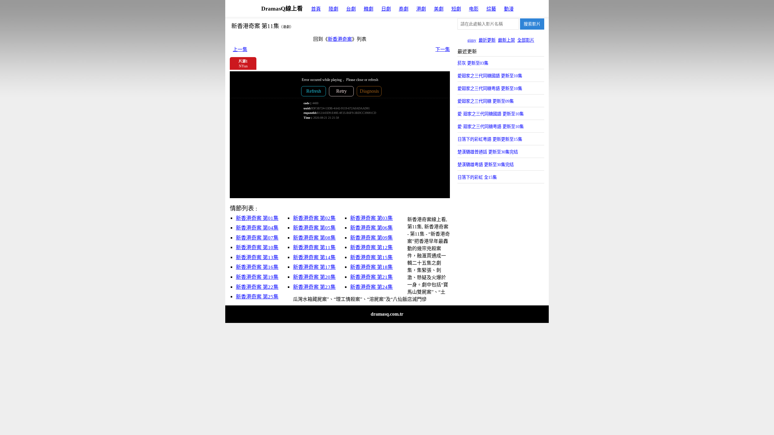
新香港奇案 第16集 (257, 267)
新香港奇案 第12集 (371, 247)
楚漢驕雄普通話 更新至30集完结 (487, 152)
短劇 (456, 8)
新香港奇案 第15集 (371, 257)
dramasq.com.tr (387, 314)
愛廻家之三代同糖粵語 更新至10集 (489, 88)
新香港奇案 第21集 (371, 277)
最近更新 (487, 40)
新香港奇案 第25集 (257, 297)
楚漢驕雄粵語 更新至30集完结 (485, 164)
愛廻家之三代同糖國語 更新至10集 (489, 75)
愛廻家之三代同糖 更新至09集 (485, 101)
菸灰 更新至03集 (472, 63)
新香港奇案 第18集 (371, 267)
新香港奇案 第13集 (257, 257)
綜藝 (491, 8)
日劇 (386, 8)
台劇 (351, 8)
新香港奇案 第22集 (257, 287)
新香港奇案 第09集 (371, 238)
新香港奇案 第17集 (314, 267)
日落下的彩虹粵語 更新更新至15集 (489, 139)
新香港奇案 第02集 (314, 218)
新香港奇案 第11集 (314, 247)
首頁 (316, 8)
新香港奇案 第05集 (314, 228)
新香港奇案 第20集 (314, 277)
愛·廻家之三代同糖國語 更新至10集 (490, 113)
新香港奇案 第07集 (257, 238)
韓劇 (368, 8)
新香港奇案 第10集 (257, 247)
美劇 (439, 8)
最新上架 (506, 40)
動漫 (509, 8)
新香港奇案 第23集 (314, 287)
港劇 (421, 8)
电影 (474, 8)
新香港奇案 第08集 (314, 238)
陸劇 (333, 8)
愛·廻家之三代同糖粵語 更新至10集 (490, 126)
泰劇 (403, 8)
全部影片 (525, 40)
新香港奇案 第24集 (371, 287)
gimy (471, 40)
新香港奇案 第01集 (257, 218)
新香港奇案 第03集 (371, 218)
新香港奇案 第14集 (314, 257)
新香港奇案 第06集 (371, 228)
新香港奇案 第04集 (257, 228)
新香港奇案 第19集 (257, 277)
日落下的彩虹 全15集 (477, 177)
